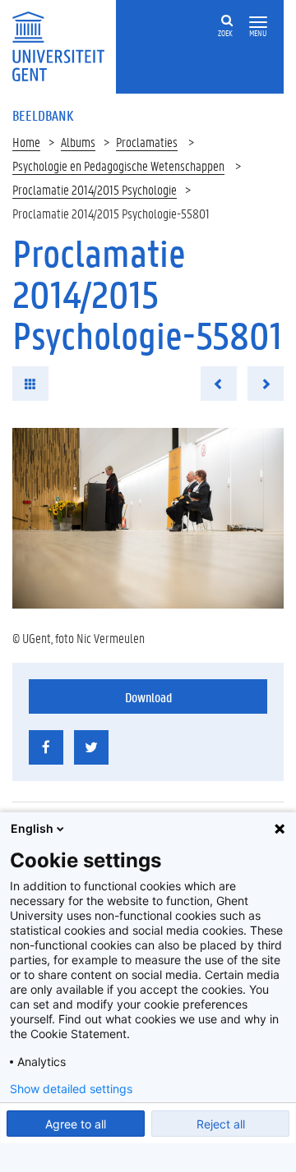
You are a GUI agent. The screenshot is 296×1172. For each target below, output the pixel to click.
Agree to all (75, 1124)
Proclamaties (147, 141)
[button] (258, 23)
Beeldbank (42, 115)
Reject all (221, 1124)
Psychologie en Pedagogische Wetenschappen (118, 165)
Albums (78, 141)
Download (148, 696)
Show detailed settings (71, 1089)
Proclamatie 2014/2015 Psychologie (94, 189)
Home (26, 141)
